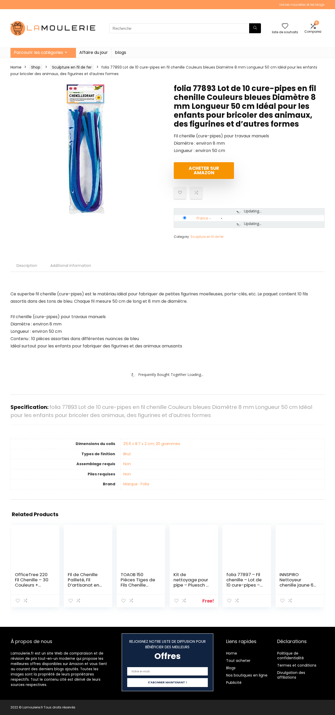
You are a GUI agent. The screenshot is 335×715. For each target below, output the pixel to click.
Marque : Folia (136, 484)
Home (15, 67)
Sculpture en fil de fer (72, 67)
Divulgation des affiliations (291, 675)
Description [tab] (26, 265)
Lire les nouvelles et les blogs (302, 4)
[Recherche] (255, 28)
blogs (120, 52)
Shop (35, 67)
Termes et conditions (296, 665)
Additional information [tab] (70, 265)
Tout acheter (238, 660)
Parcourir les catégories (38, 52)
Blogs (231, 668)
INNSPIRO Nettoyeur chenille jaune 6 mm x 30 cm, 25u (298, 582)
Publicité (234, 682)
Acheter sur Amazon (204, 170)
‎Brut (127, 454)
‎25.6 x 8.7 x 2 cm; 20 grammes (151, 443)
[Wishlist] (285, 26)
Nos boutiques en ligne (246, 675)
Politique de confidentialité (290, 656)
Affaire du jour (93, 52)
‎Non (127, 463)
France (202, 218)
